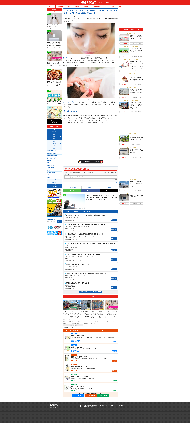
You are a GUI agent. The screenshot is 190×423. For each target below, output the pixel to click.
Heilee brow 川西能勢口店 (69, 325)
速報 (129, 6)
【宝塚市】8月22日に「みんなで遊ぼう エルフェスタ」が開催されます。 (54, 103)
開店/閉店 (77, 6)
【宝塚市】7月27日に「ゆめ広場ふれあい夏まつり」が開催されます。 (136, 50)
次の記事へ (108, 187)
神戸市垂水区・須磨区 (52, 158)
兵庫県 (76, 16)
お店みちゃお (97, 6)
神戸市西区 (49, 160)
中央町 (81, 325)
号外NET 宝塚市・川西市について (89, 406)
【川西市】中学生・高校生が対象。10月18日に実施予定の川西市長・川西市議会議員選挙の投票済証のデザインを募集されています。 (54, 45)
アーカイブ (138, 6)
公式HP (65, 58)
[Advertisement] (131, 18)
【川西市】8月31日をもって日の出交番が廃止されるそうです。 (136, 197)
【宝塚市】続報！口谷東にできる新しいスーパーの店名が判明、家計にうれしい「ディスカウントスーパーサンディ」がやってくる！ (136, 105)
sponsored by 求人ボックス (85, 211)
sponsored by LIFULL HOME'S (109, 330)
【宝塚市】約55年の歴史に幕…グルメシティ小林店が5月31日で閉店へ (136, 151)
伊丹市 (48, 162)
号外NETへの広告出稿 (106, 405)
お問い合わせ (117, 405)
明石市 (48, 175)
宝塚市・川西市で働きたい (71, 211)
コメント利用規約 (114, 182)
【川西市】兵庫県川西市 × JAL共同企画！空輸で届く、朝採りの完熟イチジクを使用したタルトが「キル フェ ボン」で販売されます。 (54, 84)
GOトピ (51, 6)
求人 (69, 6)
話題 (113, 6)
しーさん (73, 327)
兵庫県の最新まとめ (51, 150)
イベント (121, 6)
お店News (86, 6)
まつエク (77, 325)
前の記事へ (73, 187)
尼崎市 (48, 170)
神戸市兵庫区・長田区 (52, 155)
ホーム (83, 405)
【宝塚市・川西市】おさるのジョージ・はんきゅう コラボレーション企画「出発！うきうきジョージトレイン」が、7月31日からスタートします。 (136, 65)
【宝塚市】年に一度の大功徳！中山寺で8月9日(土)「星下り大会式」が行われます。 (136, 137)
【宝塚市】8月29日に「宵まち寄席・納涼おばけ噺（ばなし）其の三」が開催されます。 (54, 26)
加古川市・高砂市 (51, 172)
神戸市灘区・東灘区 (51, 153)
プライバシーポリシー (127, 405)
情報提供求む (96, 405)
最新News (60, 6)
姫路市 (48, 177)
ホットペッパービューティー (71, 102)
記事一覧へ (91, 187)
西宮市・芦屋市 (50, 167)
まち (106, 6)
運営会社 (89, 405)
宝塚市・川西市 (103, 2)
